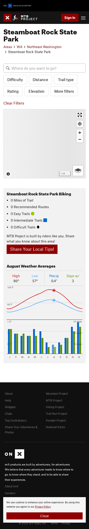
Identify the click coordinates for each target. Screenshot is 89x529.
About (9, 393)
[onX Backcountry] (17, 6)
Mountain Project (57, 393)
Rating (13, 91)
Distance (40, 79)
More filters (64, 91)
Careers (10, 493)
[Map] (44, 143)
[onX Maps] (14, 457)
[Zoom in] (79, 132)
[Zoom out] (79, 139)
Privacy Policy (43, 506)
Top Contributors (15, 420)
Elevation (36, 91)
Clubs (8, 413)
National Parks (55, 427)
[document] (44, 509)
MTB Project (54, 400)
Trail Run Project (56, 413)
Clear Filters (13, 103)
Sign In (69, 17)
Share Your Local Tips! (32, 249)
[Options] (78, 171)
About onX (11, 486)
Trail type (66, 79)
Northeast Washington (44, 47)
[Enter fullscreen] (79, 115)
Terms (54, 523)
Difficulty (15, 79)
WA (19, 47)
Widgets (10, 407)
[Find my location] (79, 123)
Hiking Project (55, 407)
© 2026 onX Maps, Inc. (33, 523)
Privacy (66, 523)
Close (44, 516)
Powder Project (56, 420)
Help (8, 400)
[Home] (22, 18)
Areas (7, 47)
